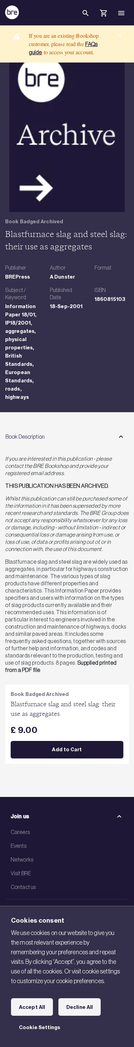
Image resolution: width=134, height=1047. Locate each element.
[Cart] (103, 14)
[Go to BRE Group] (12, 12)
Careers (20, 832)
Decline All (79, 1007)
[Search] (85, 18)
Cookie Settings (39, 1027)
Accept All (32, 1007)
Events (18, 846)
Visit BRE (21, 873)
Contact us (23, 887)
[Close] (119, 35)
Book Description (25, 437)
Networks (22, 859)
